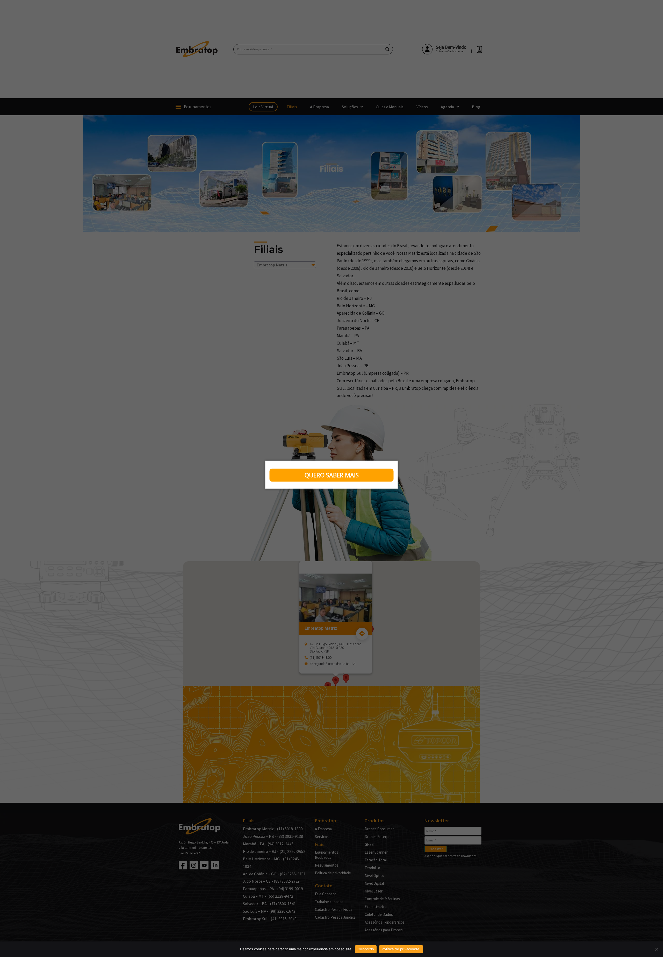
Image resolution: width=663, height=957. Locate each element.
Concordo (366, 949)
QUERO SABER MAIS (332, 475)
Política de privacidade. (401, 949)
